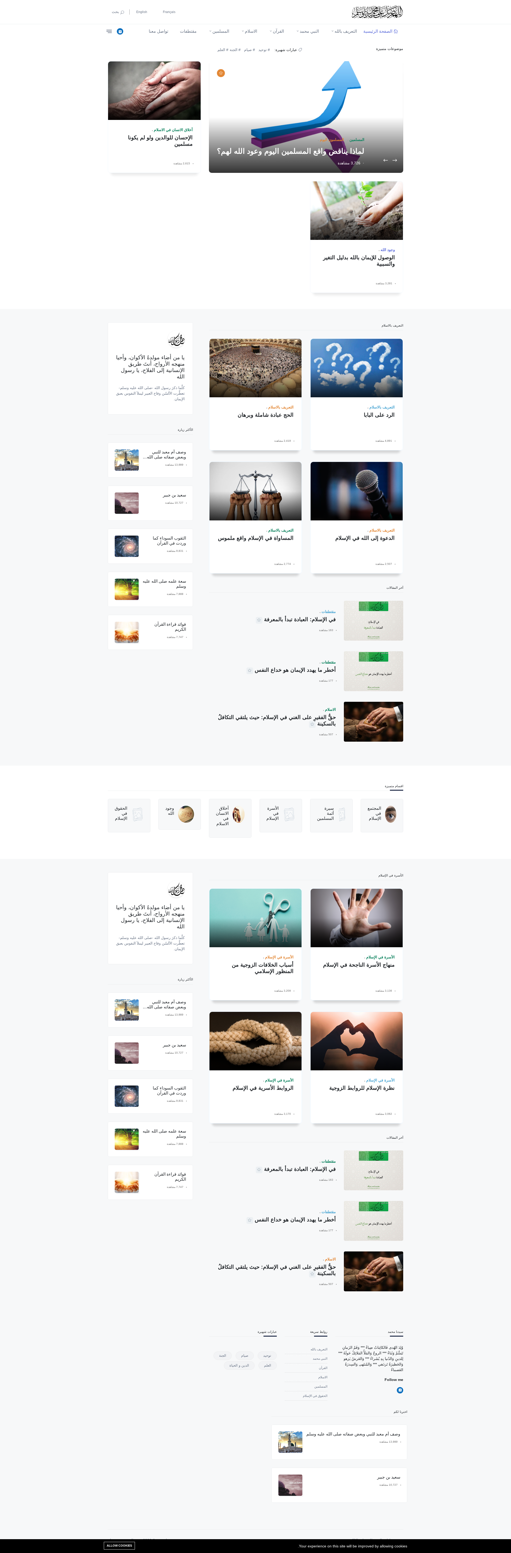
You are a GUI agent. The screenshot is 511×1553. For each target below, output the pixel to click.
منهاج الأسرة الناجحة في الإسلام (359, 965)
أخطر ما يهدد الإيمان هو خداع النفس (295, 670)
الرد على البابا (379, 415)
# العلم (223, 50)
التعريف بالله (346, 31)
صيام (244, 1356)
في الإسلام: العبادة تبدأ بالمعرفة (300, 619)
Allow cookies (119, 1545)
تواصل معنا (158, 31)
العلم (267, 1365)
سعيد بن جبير (174, 495)
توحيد (267, 1356)
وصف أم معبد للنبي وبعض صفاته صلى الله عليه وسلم (166, 457)
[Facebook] (120, 31)
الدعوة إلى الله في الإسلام (365, 538)
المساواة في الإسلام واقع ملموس (256, 538)
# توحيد (264, 50)
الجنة (222, 1356)
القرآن (278, 31)
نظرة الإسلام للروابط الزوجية (362, 1088)
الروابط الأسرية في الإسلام (263, 1088)
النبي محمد (309, 31)
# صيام (249, 50)
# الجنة (235, 50)
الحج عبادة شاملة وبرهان (266, 415)
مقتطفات (188, 31)
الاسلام (251, 31)
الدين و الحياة (239, 1365)
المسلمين (220, 31)
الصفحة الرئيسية (377, 31)
